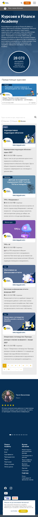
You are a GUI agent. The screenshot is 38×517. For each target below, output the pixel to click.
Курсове (6, 121)
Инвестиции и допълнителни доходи (26, 451)
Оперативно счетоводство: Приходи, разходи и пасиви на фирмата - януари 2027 (18, 339)
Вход (27, 2)
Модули (14, 121)
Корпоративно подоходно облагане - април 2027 (18, 151)
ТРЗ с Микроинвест (11, 200)
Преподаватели (9, 457)
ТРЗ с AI (7, 244)
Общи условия (9, 464)
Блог (5, 452)
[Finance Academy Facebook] (5, 488)
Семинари (25, 470)
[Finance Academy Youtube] (5, 493)
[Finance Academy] (5, 3)
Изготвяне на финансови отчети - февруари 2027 (16, 290)
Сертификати (8, 454)
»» (21, 369)
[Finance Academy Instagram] (11, 488)
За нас (6, 449)
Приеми (23, 511)
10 (8, 369)
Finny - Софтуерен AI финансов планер (27, 478)
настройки (14, 511)
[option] (19, 94)
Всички (23, 121)
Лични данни (8, 466)
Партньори (8, 462)
